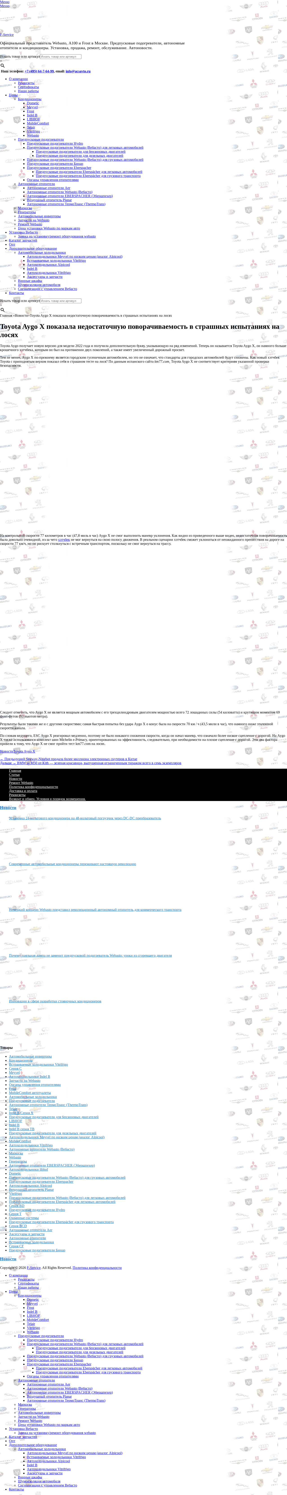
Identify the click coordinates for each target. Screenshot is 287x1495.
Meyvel (32, 107)
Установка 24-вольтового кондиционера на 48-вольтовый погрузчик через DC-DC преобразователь (85, 818)
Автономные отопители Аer (48, 188)
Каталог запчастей (23, 240)
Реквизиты (26, 83)
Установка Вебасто (23, 232)
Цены (13, 95)
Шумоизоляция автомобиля (39, 285)
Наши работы (28, 91)
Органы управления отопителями (53, 180)
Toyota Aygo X (24, 751)
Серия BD (16, 1206)
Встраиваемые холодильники (31, 1242)
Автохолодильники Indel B (29, 1076)
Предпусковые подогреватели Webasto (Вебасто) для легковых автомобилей (85, 147)
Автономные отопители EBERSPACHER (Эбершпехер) (70, 196)
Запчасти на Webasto (33, 220)
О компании (18, 79)
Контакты (16, 293)
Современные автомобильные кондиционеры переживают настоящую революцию (72, 864)
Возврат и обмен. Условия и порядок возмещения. (47, 799)
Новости (6, 751)
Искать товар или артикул (20, 56)
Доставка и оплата (23, 791)
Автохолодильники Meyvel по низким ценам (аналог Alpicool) (74, 256)
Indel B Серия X (21, 1113)
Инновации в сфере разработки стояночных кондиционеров (55, 1001)
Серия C (15, 1068)
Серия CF (16, 1246)
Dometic (33, 103)
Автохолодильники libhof (28, 1169)
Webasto (33, 135)
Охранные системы (24, 1218)
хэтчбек (64, 539)
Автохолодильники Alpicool (48, 264)
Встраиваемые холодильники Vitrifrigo (56, 260)
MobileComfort (38, 123)
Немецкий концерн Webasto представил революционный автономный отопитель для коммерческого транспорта (95, 910)
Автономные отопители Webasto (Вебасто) (59, 192)
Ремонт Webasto (30, 224)
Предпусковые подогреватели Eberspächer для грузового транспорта (88, 176)
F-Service (7, 35)
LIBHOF (33, 119)
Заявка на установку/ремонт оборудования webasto (57, 236)
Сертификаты (28, 87)
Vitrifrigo (33, 131)
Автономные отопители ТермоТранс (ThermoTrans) (66, 204)
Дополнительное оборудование (33, 248)
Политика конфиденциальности (33, 787)
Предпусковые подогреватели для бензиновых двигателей (81, 151)
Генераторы (27, 212)
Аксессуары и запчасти (45, 277)
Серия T (15, 1214)
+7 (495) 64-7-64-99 (39, 71)
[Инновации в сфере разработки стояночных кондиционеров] (26, 1022)
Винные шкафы (30, 281)
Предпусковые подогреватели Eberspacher (59, 168)
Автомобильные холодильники (42, 252)
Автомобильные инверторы (39, 216)
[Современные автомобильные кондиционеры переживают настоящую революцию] (26, 885)
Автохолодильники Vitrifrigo (49, 273)
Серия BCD (18, 1226)
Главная (15, 771)
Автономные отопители (36, 184)
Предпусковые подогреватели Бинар (55, 164)
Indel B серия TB (22, 1129)
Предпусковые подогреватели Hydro (55, 143)
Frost (30, 111)
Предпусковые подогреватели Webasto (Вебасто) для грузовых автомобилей (85, 160)
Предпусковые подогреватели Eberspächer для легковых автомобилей (89, 172)
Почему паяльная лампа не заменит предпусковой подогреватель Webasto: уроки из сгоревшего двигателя (90, 955)
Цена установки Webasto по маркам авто (49, 228)
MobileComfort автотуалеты (30, 1093)
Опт (12, 244)
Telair (31, 127)
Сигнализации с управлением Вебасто (47, 289)
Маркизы (25, 208)
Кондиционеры (29, 99)
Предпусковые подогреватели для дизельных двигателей (79, 155)
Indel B (32, 115)
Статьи (14, 775)
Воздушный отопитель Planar (49, 200)
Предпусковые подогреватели (41, 139)
